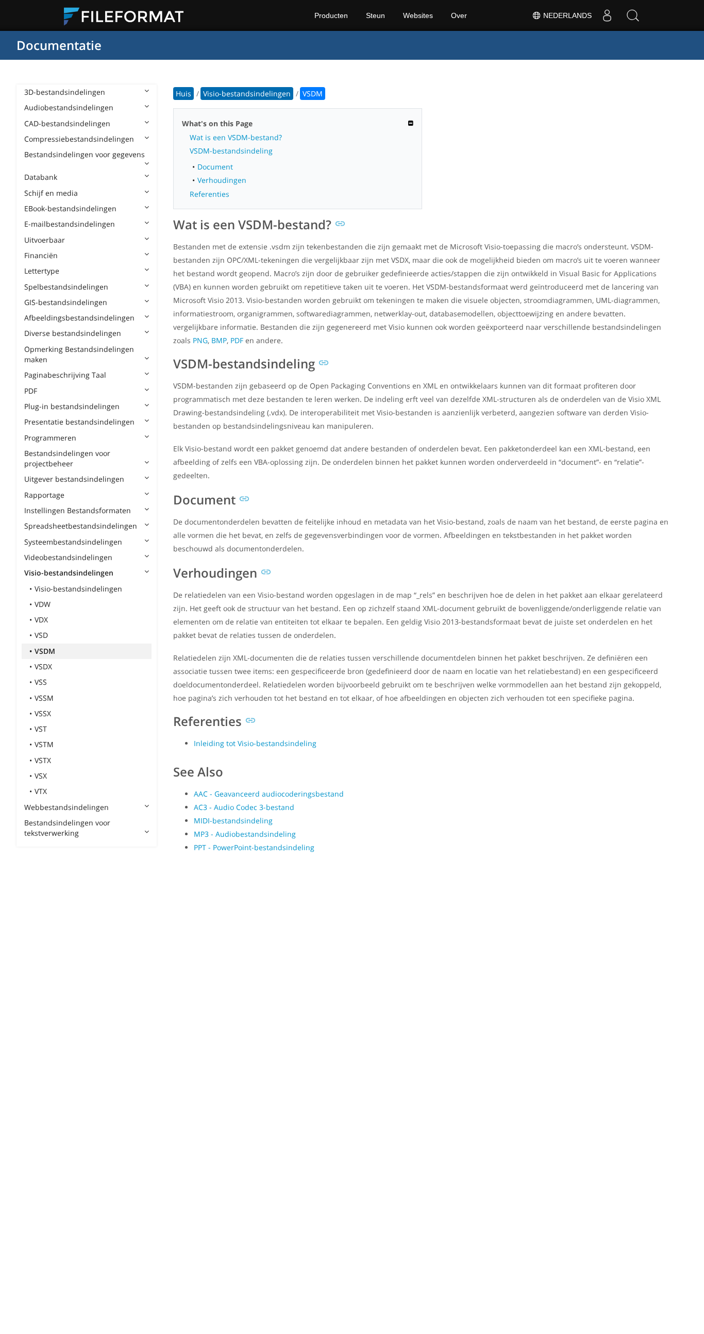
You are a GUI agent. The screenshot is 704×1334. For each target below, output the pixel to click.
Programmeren (50, 438)
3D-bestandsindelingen (64, 92)
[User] (607, 15)
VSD (41, 635)
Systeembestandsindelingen (73, 542)
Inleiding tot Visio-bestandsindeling (255, 743)
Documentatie (59, 45)
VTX (41, 791)
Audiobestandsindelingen (68, 107)
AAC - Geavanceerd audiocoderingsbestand (269, 794)
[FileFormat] (127, 15)
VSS (41, 682)
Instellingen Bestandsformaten (77, 510)
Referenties (209, 194)
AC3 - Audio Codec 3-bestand (244, 807)
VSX (41, 776)
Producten (331, 15)
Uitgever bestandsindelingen (74, 479)
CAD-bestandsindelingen (67, 123)
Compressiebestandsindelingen (79, 139)
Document (215, 167)
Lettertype (41, 271)
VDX (41, 619)
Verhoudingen (221, 180)
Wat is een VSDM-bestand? (236, 137)
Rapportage (44, 495)
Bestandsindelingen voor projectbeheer (67, 458)
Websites (418, 15)
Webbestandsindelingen (66, 807)
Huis (183, 93)
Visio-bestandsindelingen (68, 573)
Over (459, 15)
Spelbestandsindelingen (66, 287)
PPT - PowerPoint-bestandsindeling (254, 847)
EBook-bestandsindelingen (70, 208)
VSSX (43, 713)
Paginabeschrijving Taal (65, 375)
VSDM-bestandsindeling (231, 151)
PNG (200, 340)
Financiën (41, 255)
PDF (30, 391)
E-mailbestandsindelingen (69, 224)
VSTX (43, 760)
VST (41, 729)
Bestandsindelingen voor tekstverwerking (67, 828)
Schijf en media (51, 193)
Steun (375, 15)
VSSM (44, 698)
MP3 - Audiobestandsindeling (245, 834)
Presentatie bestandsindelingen (79, 422)
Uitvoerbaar (44, 240)
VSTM (44, 744)
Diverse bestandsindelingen (72, 333)
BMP (219, 340)
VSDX (43, 666)
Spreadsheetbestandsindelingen (80, 526)
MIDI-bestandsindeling (233, 820)
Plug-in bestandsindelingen (72, 406)
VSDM (45, 651)
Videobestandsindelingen (68, 557)
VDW (43, 604)
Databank (40, 177)
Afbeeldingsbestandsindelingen (79, 318)
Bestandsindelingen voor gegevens (84, 154)
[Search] (633, 15)
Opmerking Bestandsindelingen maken (79, 354)
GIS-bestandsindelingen (65, 302)
